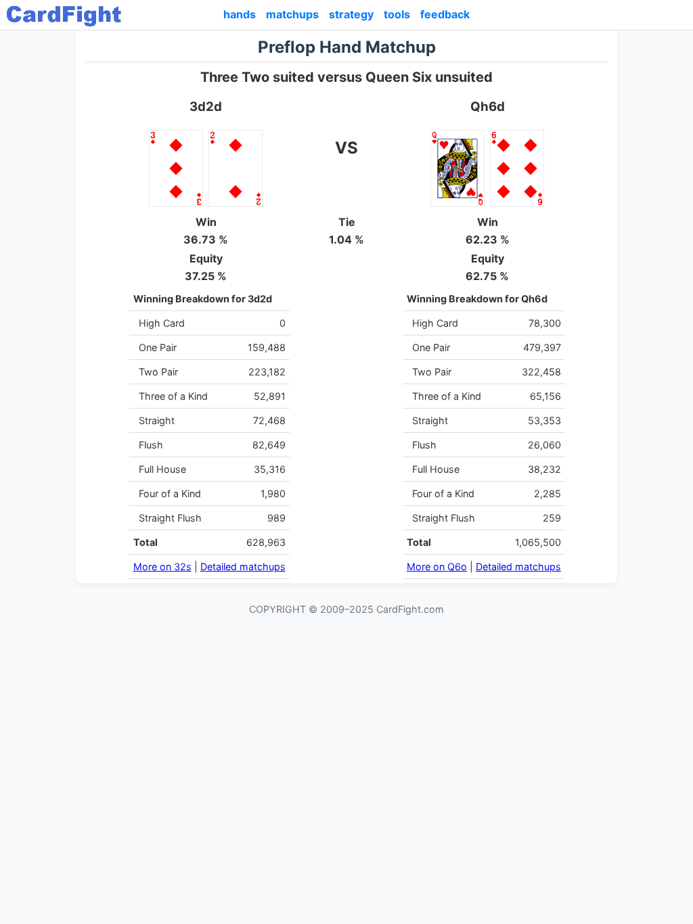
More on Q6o (437, 566)
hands (239, 14)
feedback (445, 14)
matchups (292, 14)
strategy (351, 14)
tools (397, 14)
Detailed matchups (243, 566)
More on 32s (162, 566)
